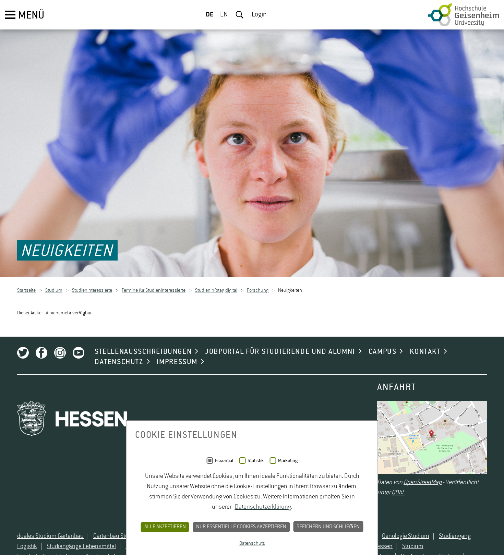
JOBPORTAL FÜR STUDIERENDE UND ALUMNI (280, 352)
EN (224, 15)
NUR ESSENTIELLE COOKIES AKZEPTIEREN (241, 527)
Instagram (60, 353)
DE (210, 15)
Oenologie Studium (405, 536)
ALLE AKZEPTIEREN (165, 527)
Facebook (41, 353)
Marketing (288, 460)
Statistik (256, 460)
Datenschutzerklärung (263, 507)
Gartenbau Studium (117, 536)
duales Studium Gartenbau (50, 536)
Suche (240, 15)
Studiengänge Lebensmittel (81, 546)
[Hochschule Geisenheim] (463, 14)
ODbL (398, 493)
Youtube (78, 353)
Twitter (23, 353)
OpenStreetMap (423, 482)
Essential (224, 460)
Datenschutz (252, 543)
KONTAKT (425, 352)
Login (259, 15)
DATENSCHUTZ (119, 362)
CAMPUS (383, 352)
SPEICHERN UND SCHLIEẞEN (328, 527)
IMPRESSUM (177, 362)
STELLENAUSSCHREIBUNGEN (143, 352)
